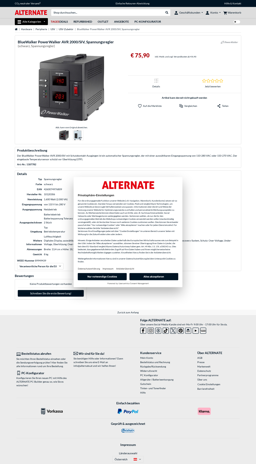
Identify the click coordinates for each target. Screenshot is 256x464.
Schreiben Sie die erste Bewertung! (50, 293)
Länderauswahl (128, 453)
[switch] (237, 21)
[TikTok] (166, 329)
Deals (59, 21)
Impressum (128, 445)
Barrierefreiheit (205, 388)
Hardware (26, 29)
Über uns (202, 379)
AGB (199, 357)
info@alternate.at (82, 365)
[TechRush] (188, 329)
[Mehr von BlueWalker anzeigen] (229, 44)
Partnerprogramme (207, 375)
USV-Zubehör (66, 29)
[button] (188, 106)
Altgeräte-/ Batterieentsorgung (156, 379)
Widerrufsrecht (148, 370)
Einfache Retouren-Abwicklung (132, 3)
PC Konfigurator (149, 375)
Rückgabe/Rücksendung (153, 366)
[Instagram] (151, 329)
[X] (173, 329)
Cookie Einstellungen (208, 384)
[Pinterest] (181, 329)
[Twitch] (203, 329)
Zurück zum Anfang (128, 312)
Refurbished (82, 21)
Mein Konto (146, 357)
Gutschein (145, 383)
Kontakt (236, 3)
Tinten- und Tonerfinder (153, 388)
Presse (200, 362)
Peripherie (41, 29)
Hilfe (227, 3)
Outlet (103, 21)
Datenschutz (204, 370)
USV (53, 29)
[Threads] (158, 329)
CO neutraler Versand (28, 3)
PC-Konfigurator (147, 21)
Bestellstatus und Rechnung (155, 362)
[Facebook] (143, 329)
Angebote (121, 21)
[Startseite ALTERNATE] (31, 12)
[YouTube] (196, 329)
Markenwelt (203, 366)
